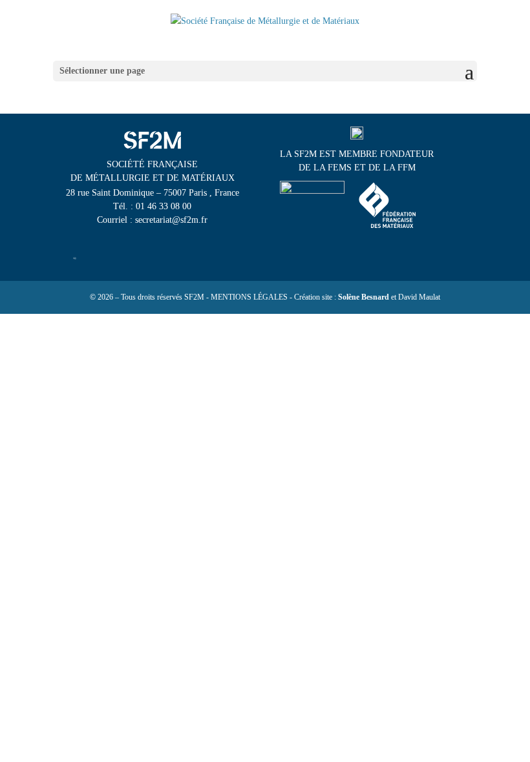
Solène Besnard (363, 297)
